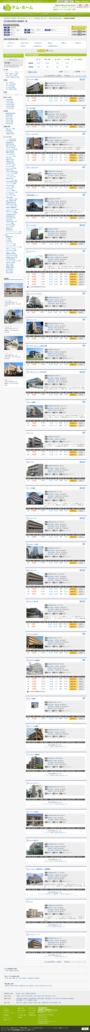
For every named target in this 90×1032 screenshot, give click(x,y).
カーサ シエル (8, 353)
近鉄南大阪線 (51, 114)
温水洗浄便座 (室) (11, 218)
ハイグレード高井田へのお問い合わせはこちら (56, 775)
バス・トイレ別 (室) (11, 212)
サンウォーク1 (32, 570)
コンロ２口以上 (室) (11, 206)
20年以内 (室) (9, 123)
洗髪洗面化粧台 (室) (11, 221)
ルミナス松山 (8, 300)
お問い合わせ (32, 1008)
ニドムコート (32, 251)
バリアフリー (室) (11, 156)
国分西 (56, 323)
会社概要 (6, 1010)
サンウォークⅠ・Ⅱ (33, 934)
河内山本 (38, 43)
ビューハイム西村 (33, 726)
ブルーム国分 (32, 698)
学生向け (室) (9, 175)
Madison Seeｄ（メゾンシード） (13, 327)
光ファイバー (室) (11, 243)
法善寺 (78, 43)
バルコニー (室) (10, 190)
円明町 (56, 229)
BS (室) (8, 240)
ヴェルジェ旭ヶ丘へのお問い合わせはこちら (55, 861)
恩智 (64, 43)
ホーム (6, 1008)
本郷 (46, 996)
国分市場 (57, 406)
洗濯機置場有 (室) (11, 202)
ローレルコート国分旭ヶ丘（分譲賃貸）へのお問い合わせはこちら (55, 894)
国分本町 (57, 83)
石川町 (56, 111)
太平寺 (35, 996)
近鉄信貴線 (48, 998)
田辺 (43, 996)
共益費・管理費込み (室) (12, 77)
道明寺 (57, 114)
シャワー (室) (10, 223)
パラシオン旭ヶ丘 (33, 601)
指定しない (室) (10, 128)
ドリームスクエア (33, 134)
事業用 (20, 1017)
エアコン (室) (10, 226)
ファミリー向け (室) (11, 180)
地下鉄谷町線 (63, 998)
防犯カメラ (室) (10, 252)
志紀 (39, 1002)
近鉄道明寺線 (32, 998)
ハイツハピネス (32, 225)
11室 (38, 67)
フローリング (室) (11, 183)
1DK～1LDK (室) (11, 84)
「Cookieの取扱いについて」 (18, 1029)
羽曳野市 (11, 970)
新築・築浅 (21, 1008)
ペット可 (20, 1012)
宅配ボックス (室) (11, 248)
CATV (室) (9, 242)
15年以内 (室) (9, 121)
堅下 (10, 46)
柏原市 (53, 83)
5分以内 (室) (9, 101)
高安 (50, 43)
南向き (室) (9, 271)
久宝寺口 (11, 43)
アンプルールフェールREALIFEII (37, 346)
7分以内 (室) (10, 103)
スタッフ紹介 (32, 1010)
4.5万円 (47, 63)
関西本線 (50, 173)
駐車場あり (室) (10, 262)
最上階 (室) (9, 269)
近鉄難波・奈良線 (32, 1000)
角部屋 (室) (9, 272)
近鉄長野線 (71, 998)
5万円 (57, 63)
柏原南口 (37, 978)
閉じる (85, 1028)
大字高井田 (57, 171)
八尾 (60, 1002)
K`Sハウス (31, 462)
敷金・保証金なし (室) (12, 73)
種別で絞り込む (14, 59)
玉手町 (56, 199)
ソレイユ (30, 433)
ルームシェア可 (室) (11, 173)
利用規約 (6, 1015)
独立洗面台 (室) (10, 224)
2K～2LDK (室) (10, 85)
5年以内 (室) (9, 116)
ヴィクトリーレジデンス (35, 294)
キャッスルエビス (33, 167)
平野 (25, 996)
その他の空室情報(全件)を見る (36, 287)
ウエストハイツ (32, 320)
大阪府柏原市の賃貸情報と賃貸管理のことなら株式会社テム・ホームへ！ (47, 1010)
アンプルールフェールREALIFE (37, 372)
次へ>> (81, 75)
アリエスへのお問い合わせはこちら (55, 926)
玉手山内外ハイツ (33, 195)
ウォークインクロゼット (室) (13, 231)
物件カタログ (7, 1019)
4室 (57, 67)
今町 (54, 996)
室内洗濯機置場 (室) (11, 182)
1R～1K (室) (9, 82)
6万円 (67, 63)
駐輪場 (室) (9, 197)
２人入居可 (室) (10, 154)
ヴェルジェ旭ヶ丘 (33, 840)
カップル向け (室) (11, 176)
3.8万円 (38, 63)
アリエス (30, 902)
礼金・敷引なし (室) (11, 75)
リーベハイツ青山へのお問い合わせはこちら (55, 832)
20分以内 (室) (10, 108)
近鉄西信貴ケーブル (21, 1000)
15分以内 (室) (10, 106)
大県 (22, 996)
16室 (67, 67)
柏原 (10, 978)
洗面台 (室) (9, 219)
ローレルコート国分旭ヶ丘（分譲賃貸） (39, 869)
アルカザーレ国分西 (33, 660)
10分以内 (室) (10, 104)
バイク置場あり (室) (11, 199)
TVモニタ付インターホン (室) (14, 247)
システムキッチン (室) (12, 209)
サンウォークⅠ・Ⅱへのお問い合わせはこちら (56, 956)
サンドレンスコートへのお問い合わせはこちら (56, 804)
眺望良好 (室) (9, 161)
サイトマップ (7, 1017)
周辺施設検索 (32, 1015)
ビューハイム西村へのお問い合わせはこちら (55, 746)
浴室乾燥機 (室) (10, 216)
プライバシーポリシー (10, 1012)
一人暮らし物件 (22, 1015)
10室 (47, 67)
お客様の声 (32, 1012)
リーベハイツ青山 (33, 812)
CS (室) (8, 238)
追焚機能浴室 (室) (11, 214)
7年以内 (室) (9, 118)
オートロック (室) (11, 245)
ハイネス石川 (32, 108)
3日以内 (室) (9, 132)
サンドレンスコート (33, 783)
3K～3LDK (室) (10, 87)
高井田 (55, 173)
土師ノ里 (58, 116)
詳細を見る (73, 98)
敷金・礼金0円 (22, 1010)
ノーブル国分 (32, 488)
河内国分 (38, 46)
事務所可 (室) (10, 152)
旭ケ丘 (56, 137)
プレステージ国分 (33, 79)
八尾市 (6, 970)
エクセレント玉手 (33, 544)
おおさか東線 (55, 998)
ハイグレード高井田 (33, 754)
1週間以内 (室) (10, 133)
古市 (51, 985)
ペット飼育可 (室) (11, 139)
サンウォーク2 (32, 518)
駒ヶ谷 (57, 233)
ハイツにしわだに (33, 634)
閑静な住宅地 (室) (11, 146)
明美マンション (8, 380)
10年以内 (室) (9, 120)
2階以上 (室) (10, 264)
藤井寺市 (16, 970)
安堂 (23, 46)
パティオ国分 (32, 402)
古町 (39, 996)
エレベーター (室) (11, 195)
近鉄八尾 (24, 43)
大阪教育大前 (53, 46)
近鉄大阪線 (50, 85)
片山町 (56, 436)
